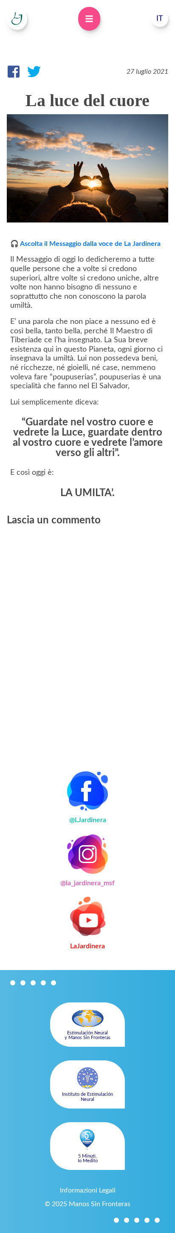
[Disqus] (87, 642)
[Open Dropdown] (89, 19)
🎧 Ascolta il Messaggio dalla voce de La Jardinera (85, 243)
